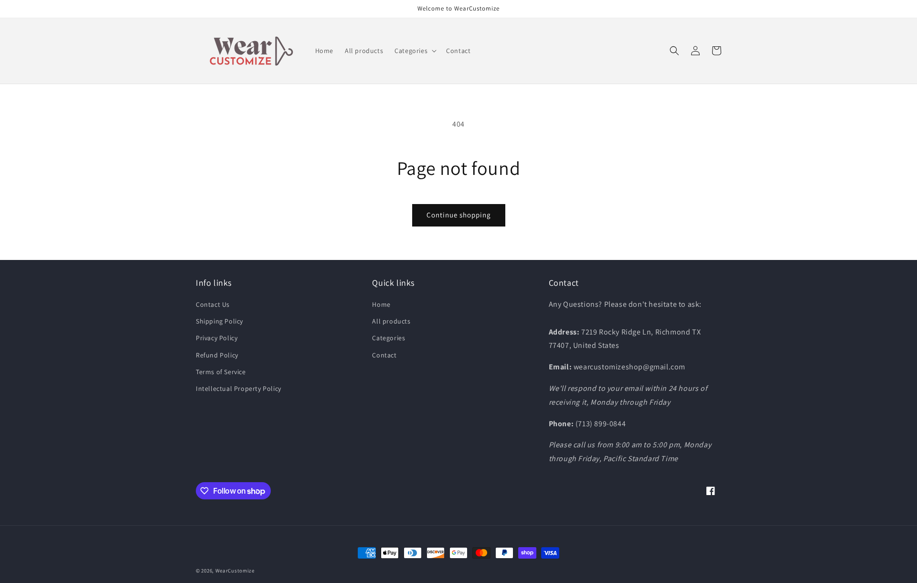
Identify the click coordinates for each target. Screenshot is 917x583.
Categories (388, 338)
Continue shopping (459, 214)
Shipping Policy (219, 321)
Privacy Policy (216, 338)
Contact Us (213, 304)
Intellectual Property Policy (238, 388)
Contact (384, 355)
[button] (414, 51)
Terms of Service (221, 371)
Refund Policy (217, 355)
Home (381, 304)
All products (391, 321)
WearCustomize (235, 570)
